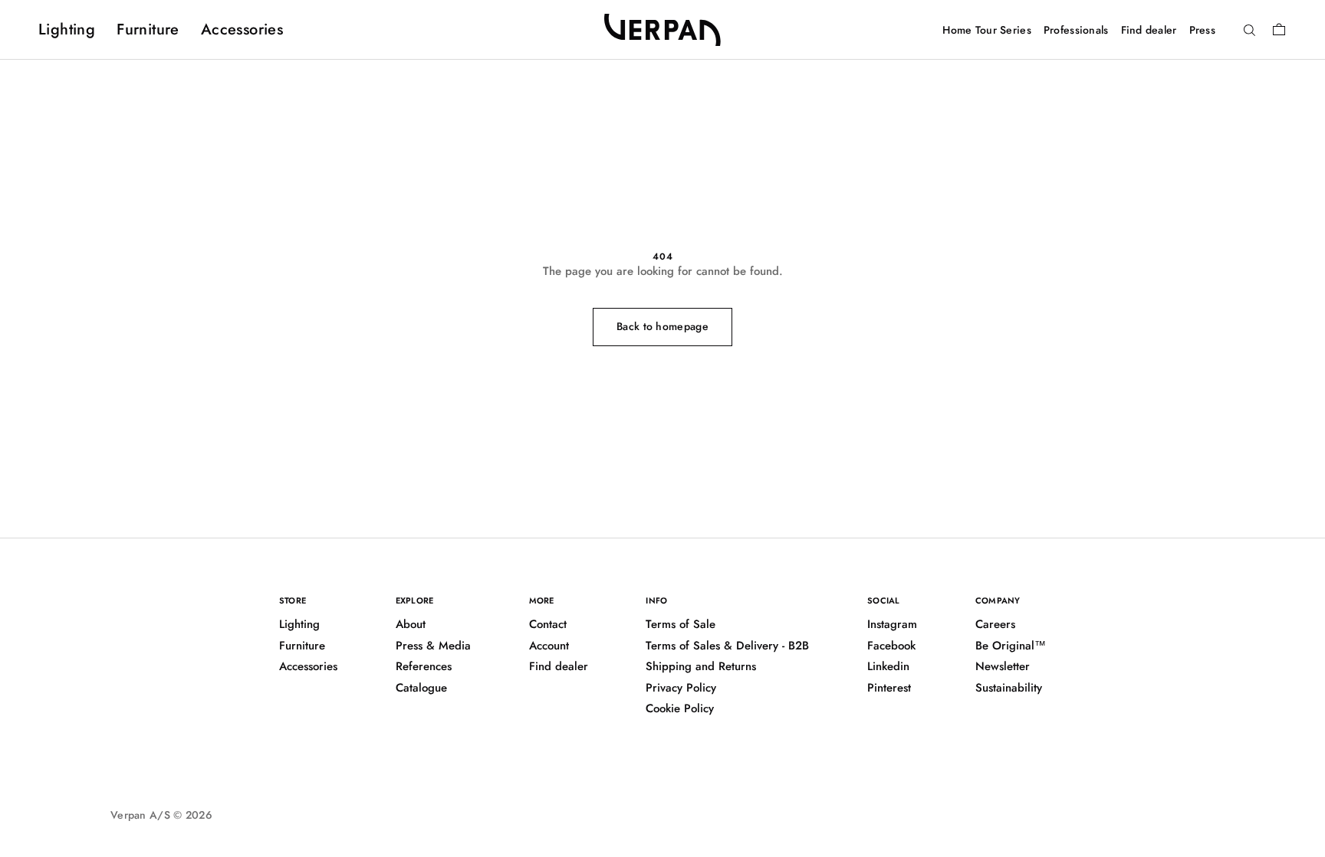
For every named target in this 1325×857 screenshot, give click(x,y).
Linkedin (888, 666)
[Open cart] (1279, 29)
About (411, 624)
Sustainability (1008, 687)
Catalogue (421, 687)
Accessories (242, 29)
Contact (548, 624)
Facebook (891, 645)
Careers (995, 624)
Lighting (66, 29)
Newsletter (1002, 666)
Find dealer (1149, 30)
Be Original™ (1010, 645)
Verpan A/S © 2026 (161, 815)
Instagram (892, 624)
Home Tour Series (986, 30)
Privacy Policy (681, 687)
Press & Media (433, 645)
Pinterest (889, 687)
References (424, 666)
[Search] (1249, 31)
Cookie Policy (680, 708)
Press (1202, 30)
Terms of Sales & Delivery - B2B (727, 645)
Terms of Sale (680, 624)
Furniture (148, 29)
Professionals (1076, 30)
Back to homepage (662, 326)
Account (549, 645)
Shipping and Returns (701, 666)
